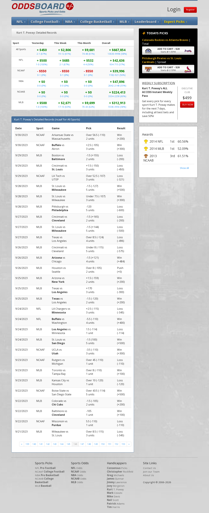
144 (61, 444)
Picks (117, 468)
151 (109, 444)
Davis (113, 496)
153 (123, 444)
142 (48, 444)
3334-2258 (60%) (117, 96)
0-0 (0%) (41, 85)
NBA (69, 21)
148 (89, 444)
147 (82, 444)
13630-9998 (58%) (117, 53)
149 (96, 444)
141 (41, 444)
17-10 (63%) (64, 106)
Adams (116, 503)
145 (68, 444)
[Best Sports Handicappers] (42, 8)
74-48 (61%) (88, 53)
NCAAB (44, 480)
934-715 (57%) (117, 64)
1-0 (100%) (41, 64)
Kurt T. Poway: (25, 32)
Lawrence (117, 482)
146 (75, 444)
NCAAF (49, 471)
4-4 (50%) (88, 64)
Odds (76, 468)
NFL (20, 21)
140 (34, 444)
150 (102, 444)
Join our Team (151, 471)
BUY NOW (187, 104)
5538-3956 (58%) (117, 106)
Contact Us (149, 468)
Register (190, 9)
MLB (124, 21)
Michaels (115, 475)
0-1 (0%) (41, 75)
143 (54, 444)
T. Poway (115, 489)
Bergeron (115, 485)
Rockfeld (120, 471)
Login (174, 9)
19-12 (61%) (64, 53)
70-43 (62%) (88, 106)
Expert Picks (174, 21)
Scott (113, 500)
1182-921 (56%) (117, 75)
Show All (184, 168)
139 (27, 444)
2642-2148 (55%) (117, 85)
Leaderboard (146, 21)
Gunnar (115, 478)
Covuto (114, 492)
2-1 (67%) (42, 53)
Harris (113, 507)
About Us (148, 475)
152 (116, 444)
